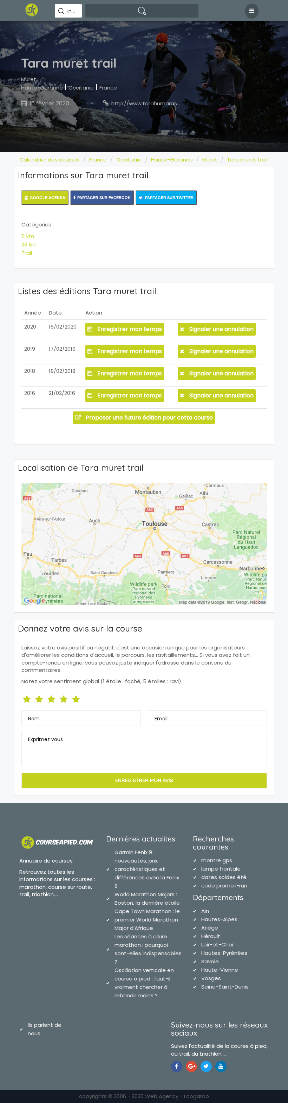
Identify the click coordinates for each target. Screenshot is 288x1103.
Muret (28, 79)
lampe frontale (221, 868)
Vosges (211, 978)
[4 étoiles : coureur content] (64, 697)
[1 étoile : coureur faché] (27, 697)
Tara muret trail (247, 159)
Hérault (210, 936)
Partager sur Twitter (169, 198)
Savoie (210, 961)
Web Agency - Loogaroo (177, 1096)
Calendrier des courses (49, 159)
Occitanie (81, 87)
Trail (26, 253)
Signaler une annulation (221, 329)
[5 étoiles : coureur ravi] (77, 697)
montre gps (216, 860)
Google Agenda (47, 198)
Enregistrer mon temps (129, 329)
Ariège (209, 927)
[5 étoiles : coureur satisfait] (52, 697)
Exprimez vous (45, 739)
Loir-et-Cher (217, 944)
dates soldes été (224, 877)
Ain (205, 910)
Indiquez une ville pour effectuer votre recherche (72, 11)
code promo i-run (224, 885)
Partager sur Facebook (104, 198)
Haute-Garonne (42, 87)
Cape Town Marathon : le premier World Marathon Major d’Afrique (147, 919)
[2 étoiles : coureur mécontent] (40, 697)
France (108, 87)
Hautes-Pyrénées (224, 953)
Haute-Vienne (219, 969)
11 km (27, 236)
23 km (29, 244)
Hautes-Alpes (219, 919)
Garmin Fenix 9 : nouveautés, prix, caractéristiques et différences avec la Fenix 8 (146, 869)
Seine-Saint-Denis (225, 986)
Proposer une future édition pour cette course (148, 418)
